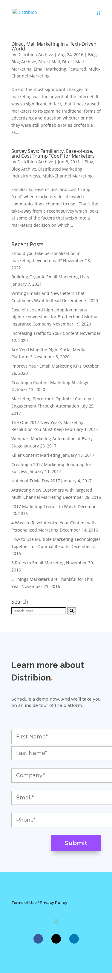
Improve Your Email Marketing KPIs (46, 366)
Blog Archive (23, 62)
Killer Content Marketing (35, 455)
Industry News (25, 176)
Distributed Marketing (60, 169)
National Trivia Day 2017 (35, 480)
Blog (92, 54)
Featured (77, 69)
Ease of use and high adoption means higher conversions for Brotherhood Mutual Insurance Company (55, 317)
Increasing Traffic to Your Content (45, 333)
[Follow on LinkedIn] (74, 939)
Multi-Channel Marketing (67, 176)
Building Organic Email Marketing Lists (50, 277)
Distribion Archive (35, 54)
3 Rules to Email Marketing (38, 562)
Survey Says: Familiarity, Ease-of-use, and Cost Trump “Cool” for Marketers (53, 153)
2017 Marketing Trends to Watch (43, 506)
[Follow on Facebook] (38, 939)
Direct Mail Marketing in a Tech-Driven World (53, 46)
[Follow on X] (56, 939)
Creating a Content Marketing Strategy (49, 382)
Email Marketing (50, 69)
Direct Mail (49, 62)
